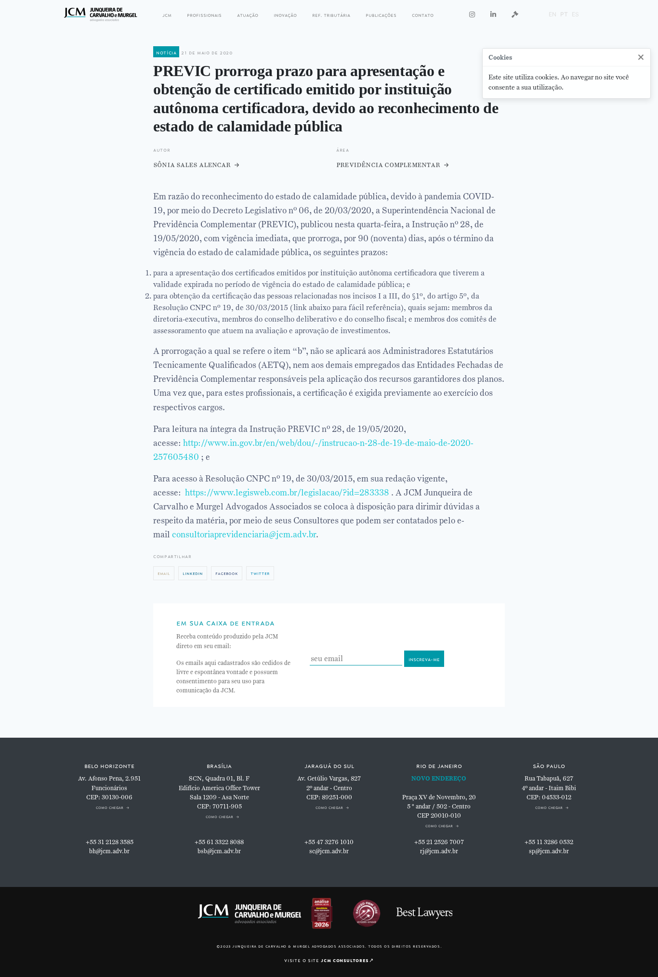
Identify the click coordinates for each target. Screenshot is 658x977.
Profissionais (204, 14)
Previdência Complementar (388, 164)
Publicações (381, 14)
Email (164, 573)
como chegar (109, 806)
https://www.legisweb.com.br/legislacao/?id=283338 (287, 492)
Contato (423, 14)
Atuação (247, 14)
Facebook (226, 573)
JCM (166, 14)
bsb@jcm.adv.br (219, 851)
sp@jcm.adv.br (549, 851)
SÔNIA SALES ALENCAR (191, 164)
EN (552, 14)
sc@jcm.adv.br (329, 851)
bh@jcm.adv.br (109, 851)
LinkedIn (193, 573)
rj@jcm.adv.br (439, 851)
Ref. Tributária (331, 14)
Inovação (285, 14)
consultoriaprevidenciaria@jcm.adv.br (244, 534)
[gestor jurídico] (515, 14)
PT (564, 14)
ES (575, 14)
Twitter (260, 573)
